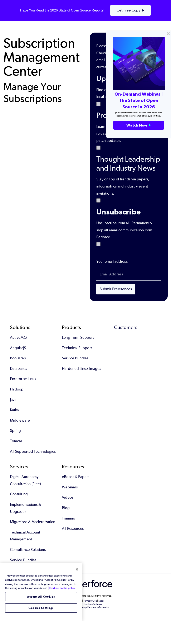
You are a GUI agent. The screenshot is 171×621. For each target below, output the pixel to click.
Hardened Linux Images (81, 368)
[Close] (77, 569)
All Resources (73, 528)
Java (13, 399)
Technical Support (77, 348)
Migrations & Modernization (32, 522)
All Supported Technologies (33, 451)
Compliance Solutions (28, 549)
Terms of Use (90, 600)
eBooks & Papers (75, 476)
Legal (101, 600)
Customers (125, 327)
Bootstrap (18, 358)
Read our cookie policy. (62, 587)
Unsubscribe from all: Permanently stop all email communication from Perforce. (124, 230)
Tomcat (16, 441)
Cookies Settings (41, 608)
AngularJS (18, 348)
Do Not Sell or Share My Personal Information (85, 607)
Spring (15, 430)
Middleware (20, 420)
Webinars (70, 487)
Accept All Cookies (41, 596)
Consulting (19, 494)
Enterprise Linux (23, 378)
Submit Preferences (116, 289)
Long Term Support (78, 337)
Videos (67, 497)
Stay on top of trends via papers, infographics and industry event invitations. (122, 186)
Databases (18, 368)
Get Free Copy (129, 10)
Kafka (14, 410)
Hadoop (16, 389)
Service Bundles (75, 358)
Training (68, 518)
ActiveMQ (18, 337)
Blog (65, 508)
